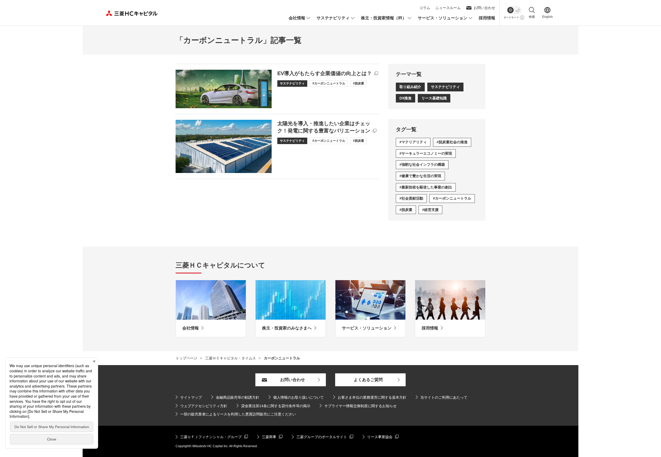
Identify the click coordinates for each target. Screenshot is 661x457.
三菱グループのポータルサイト (319, 437)
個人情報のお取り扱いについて (298, 397)
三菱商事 (269, 437)
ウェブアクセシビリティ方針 (203, 406)
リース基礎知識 (434, 98)
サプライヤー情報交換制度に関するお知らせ (358, 406)
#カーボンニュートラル (452, 198)
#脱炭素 (405, 210)
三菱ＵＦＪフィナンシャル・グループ (209, 437)
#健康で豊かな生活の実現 (420, 176)
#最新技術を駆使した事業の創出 (425, 187)
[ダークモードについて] (522, 17)
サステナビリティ (445, 87)
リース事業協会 (381, 437)
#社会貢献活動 (411, 198)
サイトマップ (191, 397)
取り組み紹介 (410, 87)
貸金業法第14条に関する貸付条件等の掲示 (273, 406)
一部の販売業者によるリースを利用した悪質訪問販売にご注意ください (238, 414)
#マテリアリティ (413, 142)
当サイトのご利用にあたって (443, 397)
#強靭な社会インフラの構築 (422, 164)
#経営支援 (430, 210)
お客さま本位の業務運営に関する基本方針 (372, 397)
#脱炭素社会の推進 (452, 142)
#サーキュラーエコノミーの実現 (425, 153)
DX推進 (405, 98)
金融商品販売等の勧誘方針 (235, 397)
